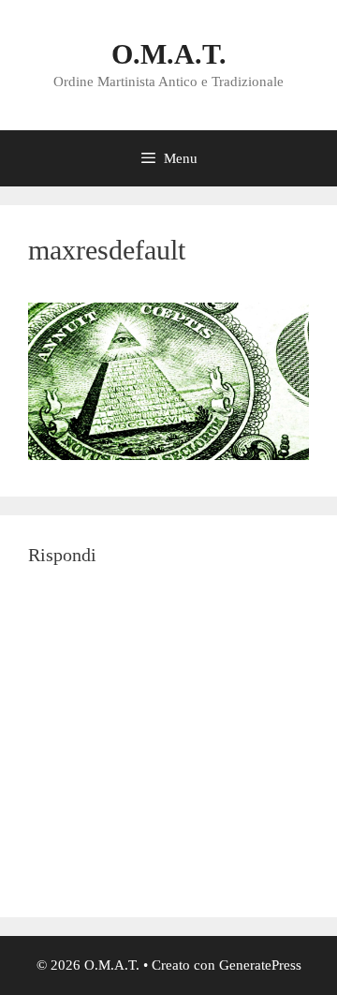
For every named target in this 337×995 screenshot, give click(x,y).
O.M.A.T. (169, 53)
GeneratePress (260, 965)
